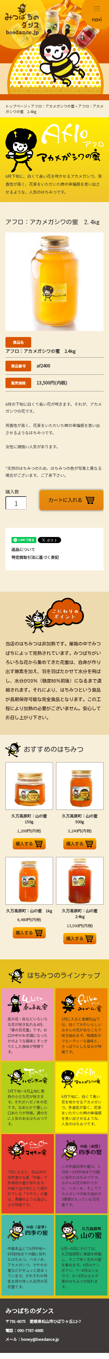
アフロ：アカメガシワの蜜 (52, 105)
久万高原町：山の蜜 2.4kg (81, 914)
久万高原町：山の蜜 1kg (29, 910)
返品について (23, 549)
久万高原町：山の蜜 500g (81, 819)
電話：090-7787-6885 (24, 1330)
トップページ (16, 105)
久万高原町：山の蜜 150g (31, 819)
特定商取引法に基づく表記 (35, 557)
